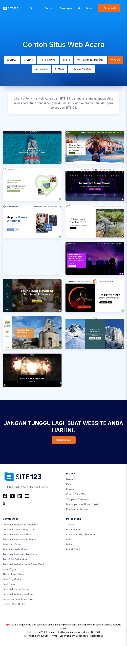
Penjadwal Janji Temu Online (19, 599)
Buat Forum (9, 584)
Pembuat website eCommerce (20, 524)
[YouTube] (27, 496)
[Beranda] (31, 8)
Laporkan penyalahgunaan (74, 635)
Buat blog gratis (12, 579)
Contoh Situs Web (76, 494)
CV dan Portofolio (82, 69)
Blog (67, 60)
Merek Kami (73, 549)
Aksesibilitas (96, 635)
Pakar (69, 544)
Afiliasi (69, 539)
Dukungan (66, 8)
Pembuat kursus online (16, 589)
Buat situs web (63, 440)
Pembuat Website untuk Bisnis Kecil (23, 564)
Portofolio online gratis (16, 559)
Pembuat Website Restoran (18, 594)
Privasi (54, 635)
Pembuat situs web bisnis (17, 534)
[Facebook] (5, 496)
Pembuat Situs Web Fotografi (19, 539)
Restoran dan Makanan (91, 60)
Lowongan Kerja (80, 534)
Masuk (90, 8)
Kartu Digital (9, 569)
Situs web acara (12, 544)
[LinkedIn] (19, 496)
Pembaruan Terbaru (77, 509)
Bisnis (29, 60)
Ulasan (70, 489)
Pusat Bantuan (74, 529)
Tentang (70, 524)
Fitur (68, 484)
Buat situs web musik (15, 549)
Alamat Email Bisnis (13, 574)
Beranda (71, 479)
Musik (60, 69)
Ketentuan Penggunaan (36, 635)
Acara (116, 60)
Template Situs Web (77, 499)
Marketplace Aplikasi (83, 504)
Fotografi (43, 69)
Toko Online (49, 60)
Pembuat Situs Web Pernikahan (20, 554)
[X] (12, 496)
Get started (109, 8)
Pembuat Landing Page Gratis (19, 529)
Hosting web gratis (14, 604)
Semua (13, 60)
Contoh (49, 8)
